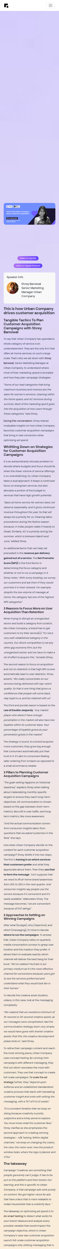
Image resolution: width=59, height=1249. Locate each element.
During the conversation (18, 420)
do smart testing (13, 1216)
